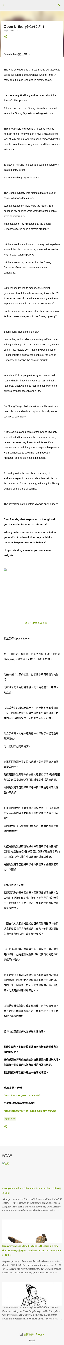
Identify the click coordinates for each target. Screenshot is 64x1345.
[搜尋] (60, 5)
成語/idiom (10, 1119)
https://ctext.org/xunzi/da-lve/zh (22, 1095)
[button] (5, 37)
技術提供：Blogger (34, 1334)
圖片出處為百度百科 (36, 623)
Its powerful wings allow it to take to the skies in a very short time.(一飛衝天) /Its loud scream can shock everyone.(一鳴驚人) (31, 1250)
